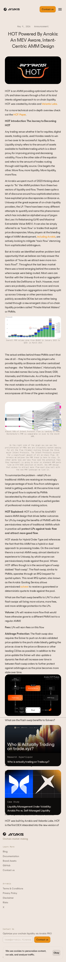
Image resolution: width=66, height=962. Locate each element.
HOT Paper (19, 114)
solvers (24, 586)
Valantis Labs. (50, 103)
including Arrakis (46, 236)
